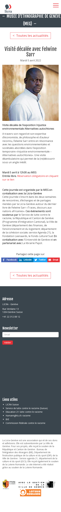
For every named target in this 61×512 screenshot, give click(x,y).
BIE (7, 419)
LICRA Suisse (12, 404)
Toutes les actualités (32, 35)
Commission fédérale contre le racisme (25, 423)
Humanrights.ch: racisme (18, 415)
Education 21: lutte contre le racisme (24, 411)
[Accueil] (6, 8)
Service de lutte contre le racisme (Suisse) (27, 408)
